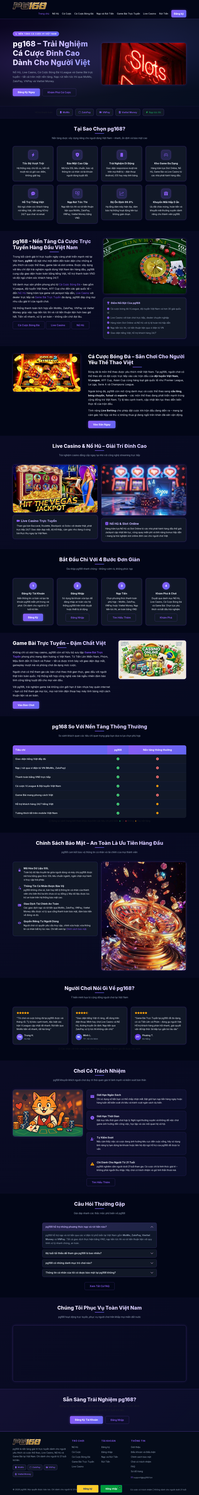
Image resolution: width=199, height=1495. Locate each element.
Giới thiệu (135, 1447)
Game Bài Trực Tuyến (128, 13)
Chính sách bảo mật (76, 929)
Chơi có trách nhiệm (141, 1461)
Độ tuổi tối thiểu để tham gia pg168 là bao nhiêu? (74, 1253)
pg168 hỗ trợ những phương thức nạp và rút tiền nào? (76, 1226)
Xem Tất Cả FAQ (99, 1286)
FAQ (133, 1466)
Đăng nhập (107, 1452)
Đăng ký (179, 13)
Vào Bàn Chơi (26, 705)
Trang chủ (43, 13)
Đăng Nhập (77, 617)
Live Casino (149, 13)
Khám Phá (166, 617)
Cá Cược (66, 13)
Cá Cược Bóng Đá (83, 13)
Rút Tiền (163, 13)
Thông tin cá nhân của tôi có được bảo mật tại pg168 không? (81, 1272)
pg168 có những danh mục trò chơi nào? (69, 1263)
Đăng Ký (33, 617)
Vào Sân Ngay (102, 424)
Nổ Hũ (55, 13)
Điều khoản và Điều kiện (143, 1452)
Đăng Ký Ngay (26, 92)
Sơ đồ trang (137, 1471)
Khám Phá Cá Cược (59, 92)
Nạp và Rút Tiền (105, 13)
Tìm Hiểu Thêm (122, 617)
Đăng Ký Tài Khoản (86, 1419)
